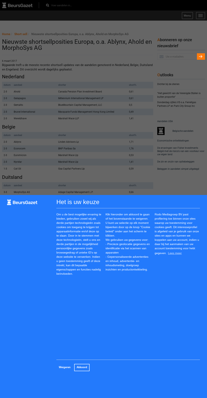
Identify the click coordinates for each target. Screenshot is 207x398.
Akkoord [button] (82, 367)
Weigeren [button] (65, 367)
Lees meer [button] (175, 253)
